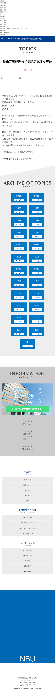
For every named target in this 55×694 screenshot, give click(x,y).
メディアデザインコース (27, 523)
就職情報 (2, 26)
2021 (18, 259)
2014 (27, 344)
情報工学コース (27, 517)
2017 (18, 308)
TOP (2, 39)
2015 (18, 332)
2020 (18, 271)
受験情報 (2, 31)
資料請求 (2, 35)
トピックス (3, 8)
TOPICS (11, 39)
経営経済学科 (27, 566)
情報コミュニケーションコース (27, 528)
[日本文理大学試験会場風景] (10, 83)
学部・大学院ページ (6, 33)
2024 (18, 222)
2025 (18, 210)
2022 (18, 247)
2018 (18, 295)
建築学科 (27, 561)
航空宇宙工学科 (27, 550)
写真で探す (3, 20)
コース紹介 (3, 22)
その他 (2, 18)
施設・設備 (3, 24)
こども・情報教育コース (27, 533)
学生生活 (2, 14)
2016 (18, 320)
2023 (18, 234)
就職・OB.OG (4, 12)
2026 (18, 198)
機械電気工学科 (27, 555)
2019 (18, 283)
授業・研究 (3, 10)
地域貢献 (2, 16)
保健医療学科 (27, 571)
